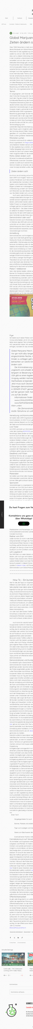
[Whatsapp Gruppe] (23, 524)
